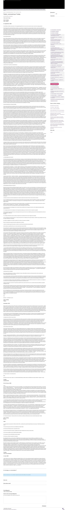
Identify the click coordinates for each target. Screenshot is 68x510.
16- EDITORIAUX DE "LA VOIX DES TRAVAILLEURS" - (56, 67)
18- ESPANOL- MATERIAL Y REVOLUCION (57, 70)
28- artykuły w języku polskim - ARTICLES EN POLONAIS (57, 92)
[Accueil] (11, 4)
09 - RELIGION (53, 46)
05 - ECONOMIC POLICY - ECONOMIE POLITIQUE (56, 37)
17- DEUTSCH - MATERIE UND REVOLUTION (57, 69)
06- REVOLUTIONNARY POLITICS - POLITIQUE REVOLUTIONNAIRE (56, 40)
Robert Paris (11, 16)
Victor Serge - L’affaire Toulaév (54, 107)
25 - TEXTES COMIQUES (54, 85)
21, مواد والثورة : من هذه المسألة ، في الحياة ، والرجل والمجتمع (57, 78)
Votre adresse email (7, 483)
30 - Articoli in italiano (54, 95)
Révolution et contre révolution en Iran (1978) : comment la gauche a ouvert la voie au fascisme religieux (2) (57, 118)
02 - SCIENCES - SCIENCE (55, 31)
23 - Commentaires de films (54, 82)
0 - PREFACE (59, 95)
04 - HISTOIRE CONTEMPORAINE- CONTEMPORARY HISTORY (56, 35)
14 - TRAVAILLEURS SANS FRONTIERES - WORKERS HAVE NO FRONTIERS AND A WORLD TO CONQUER (57, 62)
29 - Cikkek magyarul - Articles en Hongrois (57, 93)
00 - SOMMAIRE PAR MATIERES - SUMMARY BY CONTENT (57, 97)
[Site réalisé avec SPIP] (63, 509)
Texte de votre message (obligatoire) (10, 493)
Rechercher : (52, 12)
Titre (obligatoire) (6, 490)
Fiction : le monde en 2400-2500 (54, 108)
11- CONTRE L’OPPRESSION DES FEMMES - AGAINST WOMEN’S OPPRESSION (57, 53)
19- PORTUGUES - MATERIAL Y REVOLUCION (55, 73)
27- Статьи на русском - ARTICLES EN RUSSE (56, 89)
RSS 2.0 (15, 509)
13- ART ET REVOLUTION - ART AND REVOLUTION (56, 59)
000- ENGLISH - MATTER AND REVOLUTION (57, 99)
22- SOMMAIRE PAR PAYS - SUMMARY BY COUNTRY (57, 80)
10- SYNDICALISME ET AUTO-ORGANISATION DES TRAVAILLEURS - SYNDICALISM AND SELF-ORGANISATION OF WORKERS (57, 49)
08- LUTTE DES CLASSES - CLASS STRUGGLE (56, 44)
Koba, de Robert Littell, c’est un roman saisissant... (57, 110)
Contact (12, 509)
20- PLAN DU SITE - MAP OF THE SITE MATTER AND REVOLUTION (56, 75)
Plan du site (5, 509)
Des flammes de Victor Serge (54, 105)
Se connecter (9, 509)
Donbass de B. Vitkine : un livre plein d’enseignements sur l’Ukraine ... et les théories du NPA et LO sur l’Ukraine (57, 114)
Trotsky (51, 132)
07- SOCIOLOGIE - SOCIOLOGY (55, 42)
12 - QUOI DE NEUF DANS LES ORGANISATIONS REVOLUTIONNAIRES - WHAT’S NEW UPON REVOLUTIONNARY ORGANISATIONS (57, 56)
